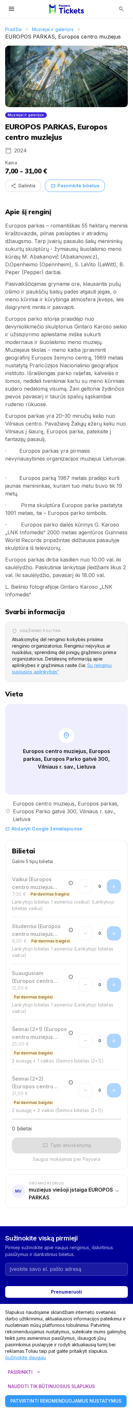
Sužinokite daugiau (25, 1357)
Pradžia (13, 29)
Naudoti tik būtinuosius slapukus (51, 1386)
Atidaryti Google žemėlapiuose (43, 828)
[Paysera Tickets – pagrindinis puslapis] (66, 9)
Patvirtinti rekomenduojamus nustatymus (65, 1401)
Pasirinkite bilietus (74, 186)
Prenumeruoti (66, 1292)
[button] (66, 1191)
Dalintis (23, 185)
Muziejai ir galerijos (53, 29)
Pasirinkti (25, 1372)
